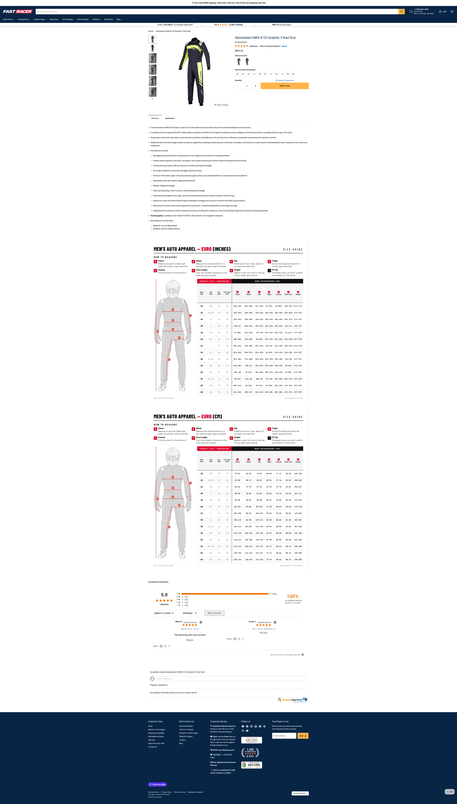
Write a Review (214, 613)
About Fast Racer (186, 726)
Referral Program (186, 736)
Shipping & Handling (156, 733)
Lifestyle (96, 19)
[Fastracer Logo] (18, 11)
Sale (118, 19)
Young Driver (23, 19)
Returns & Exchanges (156, 730)
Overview (155, 118)
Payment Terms (153, 792)
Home (150, 31)
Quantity (238, 80)
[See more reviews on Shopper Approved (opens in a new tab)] (169, 646)
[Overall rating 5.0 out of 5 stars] (241, 46)
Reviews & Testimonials (188, 733)
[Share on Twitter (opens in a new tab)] (165, 646)
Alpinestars (242, 42)
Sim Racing (68, 19)
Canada (299, 793)
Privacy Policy (166, 792)
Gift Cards (108, 19)
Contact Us (152, 747)
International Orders (156, 736)
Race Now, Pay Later (156, 743)
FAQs (150, 726)
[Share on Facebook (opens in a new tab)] (161, 646)
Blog (181, 743)
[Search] (401, 11)
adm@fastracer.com (227, 750)
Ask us (284, 46)
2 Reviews (253, 46)
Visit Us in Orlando (186, 730)
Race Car (54, 19)
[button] (153, 39)
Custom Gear (39, 19)
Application (170, 118)
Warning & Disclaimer (195, 792)
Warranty (151, 740)
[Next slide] (152, 99)
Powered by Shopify (155, 797)
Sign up (303, 736)
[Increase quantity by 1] (256, 86)
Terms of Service (180, 792)
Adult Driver (8, 19)
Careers (182, 740)
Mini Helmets (83, 19)
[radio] (228, 594)
